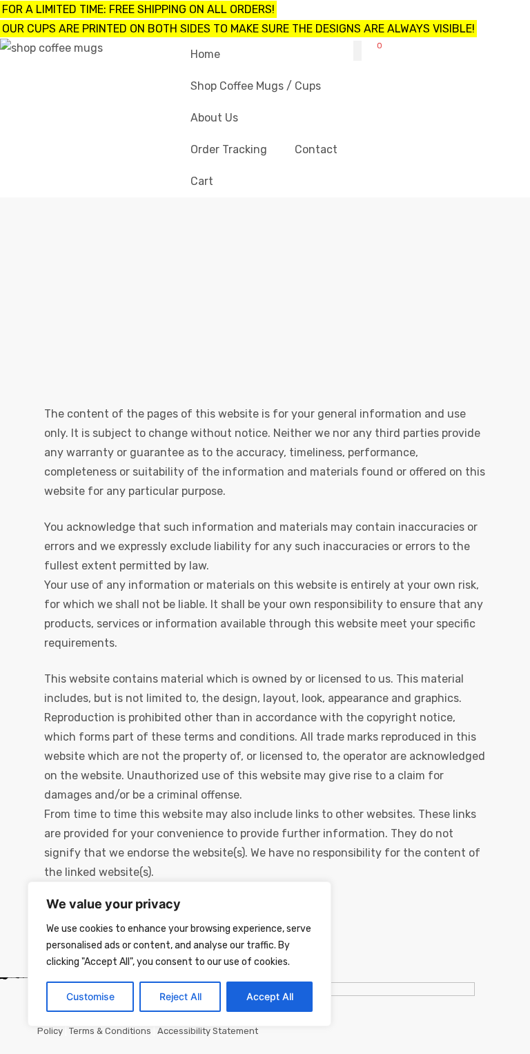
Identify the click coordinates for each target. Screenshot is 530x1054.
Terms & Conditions (110, 1031)
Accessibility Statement (207, 1031)
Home (209, 287)
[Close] (316, 893)
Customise (90, 996)
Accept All (269, 996)
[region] (179, 953)
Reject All (180, 996)
